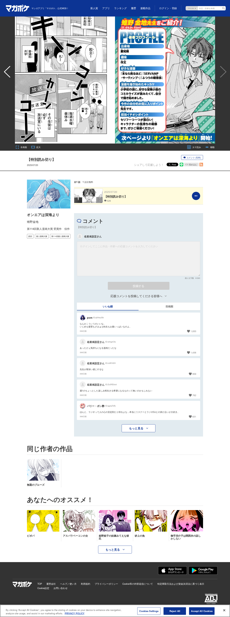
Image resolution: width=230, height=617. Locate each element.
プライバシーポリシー (106, 583)
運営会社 (51, 583)
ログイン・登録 (168, 8)
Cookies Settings (148, 611)
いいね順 (108, 306)
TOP (39, 583)
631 (194, 416)
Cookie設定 (43, 588)
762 (194, 395)
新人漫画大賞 (41, 236)
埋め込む (193, 164)
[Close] (224, 610)
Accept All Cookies (201, 611)
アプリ (106, 8)
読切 (30, 236)
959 (194, 373)
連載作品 (145, 8)
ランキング (120, 8)
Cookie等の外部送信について (137, 583)
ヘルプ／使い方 (68, 583)
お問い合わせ (61, 588)
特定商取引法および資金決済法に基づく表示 (180, 583)
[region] (115, 611)
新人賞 (94, 8)
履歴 (133, 8)
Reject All (174, 611)
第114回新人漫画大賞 (60, 236)
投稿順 (169, 306)
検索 (223, 8)
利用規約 (85, 583)
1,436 (193, 352)
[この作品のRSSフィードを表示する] (201, 164)
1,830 (193, 331)
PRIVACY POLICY (74, 613)
